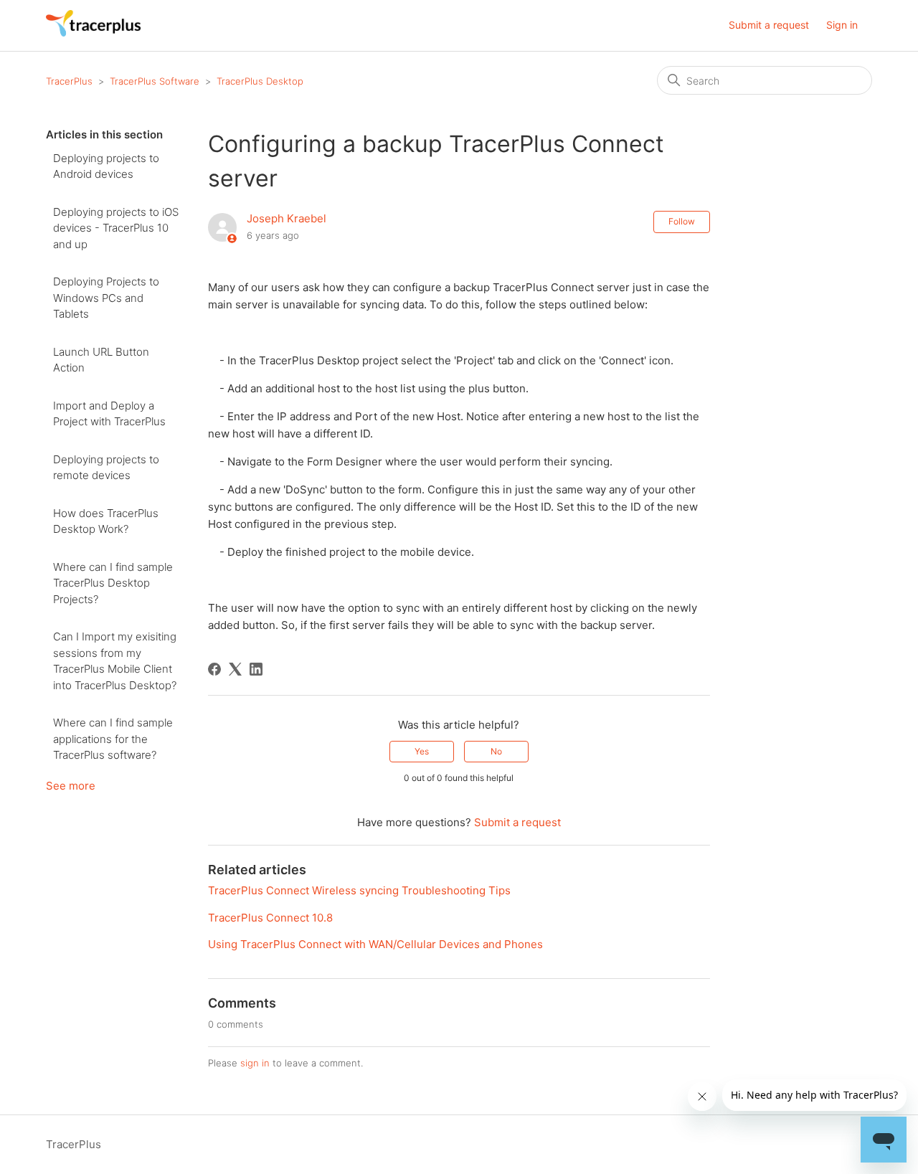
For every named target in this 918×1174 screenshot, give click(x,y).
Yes (422, 751)
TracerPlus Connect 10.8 (270, 917)
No (496, 751)
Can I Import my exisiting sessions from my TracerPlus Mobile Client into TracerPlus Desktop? (114, 661)
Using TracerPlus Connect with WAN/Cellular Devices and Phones (375, 944)
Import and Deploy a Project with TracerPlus (109, 414)
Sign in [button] (842, 25)
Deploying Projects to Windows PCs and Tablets (106, 298)
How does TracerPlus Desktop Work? (105, 521)
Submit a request (769, 25)
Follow (681, 221)
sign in (255, 1063)
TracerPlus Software (154, 81)
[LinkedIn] (256, 669)
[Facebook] (214, 669)
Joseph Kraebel (286, 218)
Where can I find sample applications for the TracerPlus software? (113, 739)
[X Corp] (235, 669)
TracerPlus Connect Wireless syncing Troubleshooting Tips (359, 890)
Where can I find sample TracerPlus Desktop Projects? (113, 583)
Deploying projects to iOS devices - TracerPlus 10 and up (116, 228)
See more (70, 785)
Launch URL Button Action (101, 360)
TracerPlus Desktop (260, 81)
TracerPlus (69, 81)
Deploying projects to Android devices (106, 166)
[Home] (93, 32)
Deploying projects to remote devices (106, 468)
